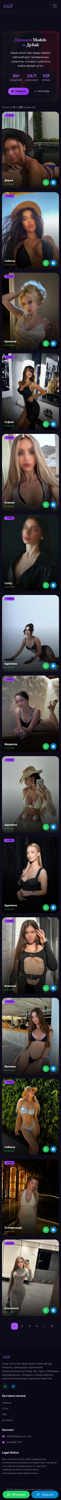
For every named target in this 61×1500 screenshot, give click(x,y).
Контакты (7, 1420)
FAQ (4, 1414)
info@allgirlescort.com (19, 1436)
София (9, 422)
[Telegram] (53, 182)
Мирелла (10, 744)
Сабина (9, 261)
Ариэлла (10, 341)
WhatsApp (43, 91)
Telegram (20, 91)
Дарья (8, 180)
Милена (10, 1066)
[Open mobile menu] (55, 5)
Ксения (9, 502)
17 (51, 1326)
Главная (6, 1402)
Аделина (10, 664)
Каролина (11, 1308)
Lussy (8, 583)
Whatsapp (18, 1494)
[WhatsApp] (5, 1386)
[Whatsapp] (46, 182)
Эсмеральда (13, 1227)
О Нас (5, 1408)
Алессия (10, 986)
